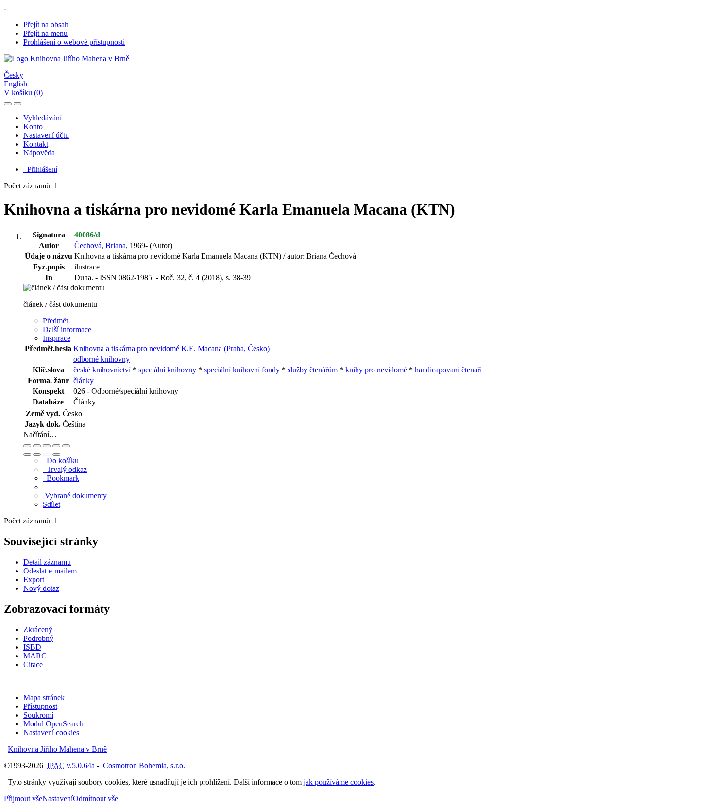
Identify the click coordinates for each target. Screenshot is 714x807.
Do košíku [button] (61, 460)
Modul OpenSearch (53, 724)
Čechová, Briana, (101, 245)
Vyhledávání (42, 118)
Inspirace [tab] (56, 338)
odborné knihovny (101, 359)
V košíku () (23, 92)
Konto (33, 126)
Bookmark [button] (61, 478)
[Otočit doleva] (27, 454)
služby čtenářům (313, 370)
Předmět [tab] (55, 321)
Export (33, 579)
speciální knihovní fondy (242, 370)
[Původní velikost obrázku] (47, 445)
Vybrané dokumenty (75, 495)
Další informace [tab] (67, 329)
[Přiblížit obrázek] (27, 445)
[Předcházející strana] (47, 454)
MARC (35, 656)
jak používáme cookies (339, 782)
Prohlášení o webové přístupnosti (74, 42)
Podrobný (38, 638)
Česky (13, 75)
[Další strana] (56, 454)
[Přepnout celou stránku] (56, 445)
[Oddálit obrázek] (37, 445)
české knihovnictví (102, 370)
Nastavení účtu (46, 135)
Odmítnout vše (95, 798)
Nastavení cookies (51, 732)
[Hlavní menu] (17, 103)
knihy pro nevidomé (376, 370)
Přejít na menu (45, 33)
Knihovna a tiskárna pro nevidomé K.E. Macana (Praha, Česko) (171, 348)
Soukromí (38, 715)
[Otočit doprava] (37, 454)
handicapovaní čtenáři (448, 370)
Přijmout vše (23, 798)
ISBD (32, 647)
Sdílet (51, 504)
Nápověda (39, 153)
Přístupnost (40, 706)
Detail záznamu (47, 562)
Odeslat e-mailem (50, 571)
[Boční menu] (8, 103)
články (83, 380)
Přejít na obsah (45, 24)
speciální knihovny (167, 370)
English (15, 84)
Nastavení (57, 798)
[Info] (66, 445)
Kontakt (35, 144)
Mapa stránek (44, 697)
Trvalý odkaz (65, 469)
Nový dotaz (41, 588)
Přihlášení (40, 169)
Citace (33, 664)
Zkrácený (37, 629)
